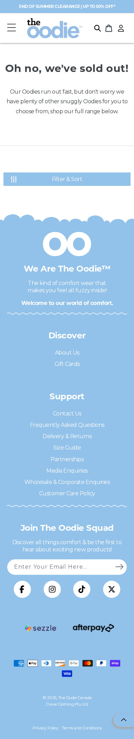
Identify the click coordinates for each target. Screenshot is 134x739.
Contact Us (67, 413)
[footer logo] (40, 628)
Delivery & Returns (67, 436)
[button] (11, 28)
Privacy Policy (45, 727)
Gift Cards (67, 364)
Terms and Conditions (81, 727)
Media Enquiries (67, 470)
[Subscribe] (119, 567)
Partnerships (67, 459)
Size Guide (67, 447)
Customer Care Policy (67, 493)
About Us (67, 352)
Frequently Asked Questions (67, 425)
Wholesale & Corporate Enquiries (67, 482)
